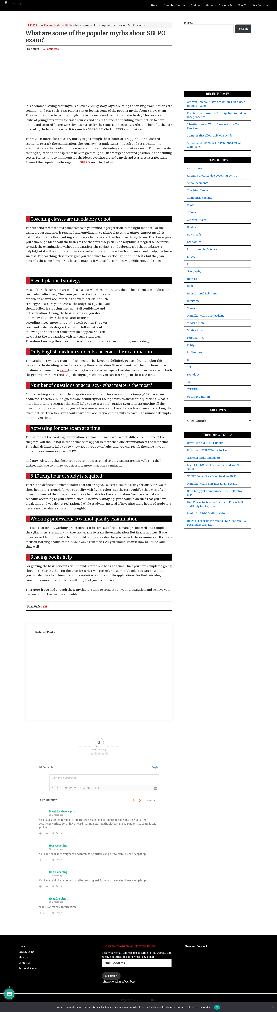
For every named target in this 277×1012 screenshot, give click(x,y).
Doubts (191, 227)
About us (23, 957)
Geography (194, 271)
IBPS (190, 286)
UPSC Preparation (198, 396)
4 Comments (51, 48)
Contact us (24, 962)
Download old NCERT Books (205, 443)
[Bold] (52, 788)
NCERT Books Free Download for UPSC (212, 476)
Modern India (196, 323)
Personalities (195, 337)
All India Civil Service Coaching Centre (212, 175)
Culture (192, 212)
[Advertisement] (99, 80)
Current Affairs (196, 219)
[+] (97, 788)
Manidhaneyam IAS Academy (205, 315)
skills (64, 370)
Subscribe (111, 975)
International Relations (202, 293)
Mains (191, 308)
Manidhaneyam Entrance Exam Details (212, 483)
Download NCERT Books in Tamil (208, 450)
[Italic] (57, 788)
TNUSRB (192, 389)
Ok (217, 1007)
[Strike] (66, 788)
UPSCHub (34, 25)
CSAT (190, 205)
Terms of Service (28, 968)
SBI (66, 25)
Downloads (194, 234)
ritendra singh (58, 898)
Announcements (197, 183)
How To (192, 278)
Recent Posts (52, 25)
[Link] (88, 788)
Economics (194, 242)
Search (188, 22)
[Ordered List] (70, 788)
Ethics (191, 256)
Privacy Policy (26, 951)
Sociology (193, 374)
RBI (189, 359)
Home (22, 946)
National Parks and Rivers (204, 457)
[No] (273, 1007)
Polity (190, 345)
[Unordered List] (75, 788)
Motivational (195, 330)
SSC (189, 382)
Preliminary (195, 352)
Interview (193, 300)
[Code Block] (84, 788)
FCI (189, 264)
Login (155, 767)
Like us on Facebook (196, 946)
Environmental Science (202, 249)
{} (93, 788)
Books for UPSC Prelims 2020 (206, 513)
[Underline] (61, 788)
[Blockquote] (79, 788)
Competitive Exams (199, 197)
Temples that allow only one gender (210, 135)
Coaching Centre (198, 190)
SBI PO (85, 162)
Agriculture (194, 168)
